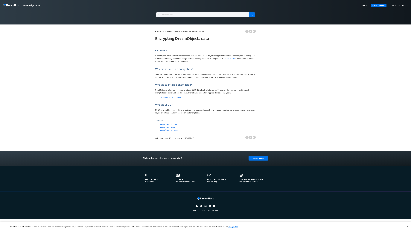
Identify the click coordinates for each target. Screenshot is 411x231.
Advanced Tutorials (198, 31)
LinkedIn (254, 31)
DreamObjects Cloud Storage (182, 31)
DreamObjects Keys (167, 127)
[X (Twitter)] (201, 205)
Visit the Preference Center (186, 182)
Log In (365, 5)
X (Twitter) (250, 31)
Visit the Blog (212, 182)
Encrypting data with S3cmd (170, 97)
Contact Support (378, 5)
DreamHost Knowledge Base (163, 31)
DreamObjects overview (168, 130)
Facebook (247, 31)
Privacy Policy (233, 227)
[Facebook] (197, 205)
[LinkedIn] (210, 205)
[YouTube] (214, 205)
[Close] (407, 226)
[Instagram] (205, 205)
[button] (397, 5)
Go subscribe (149, 182)
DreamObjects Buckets (168, 124)
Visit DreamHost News (247, 182)
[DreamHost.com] (11, 5)
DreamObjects (229, 59)
